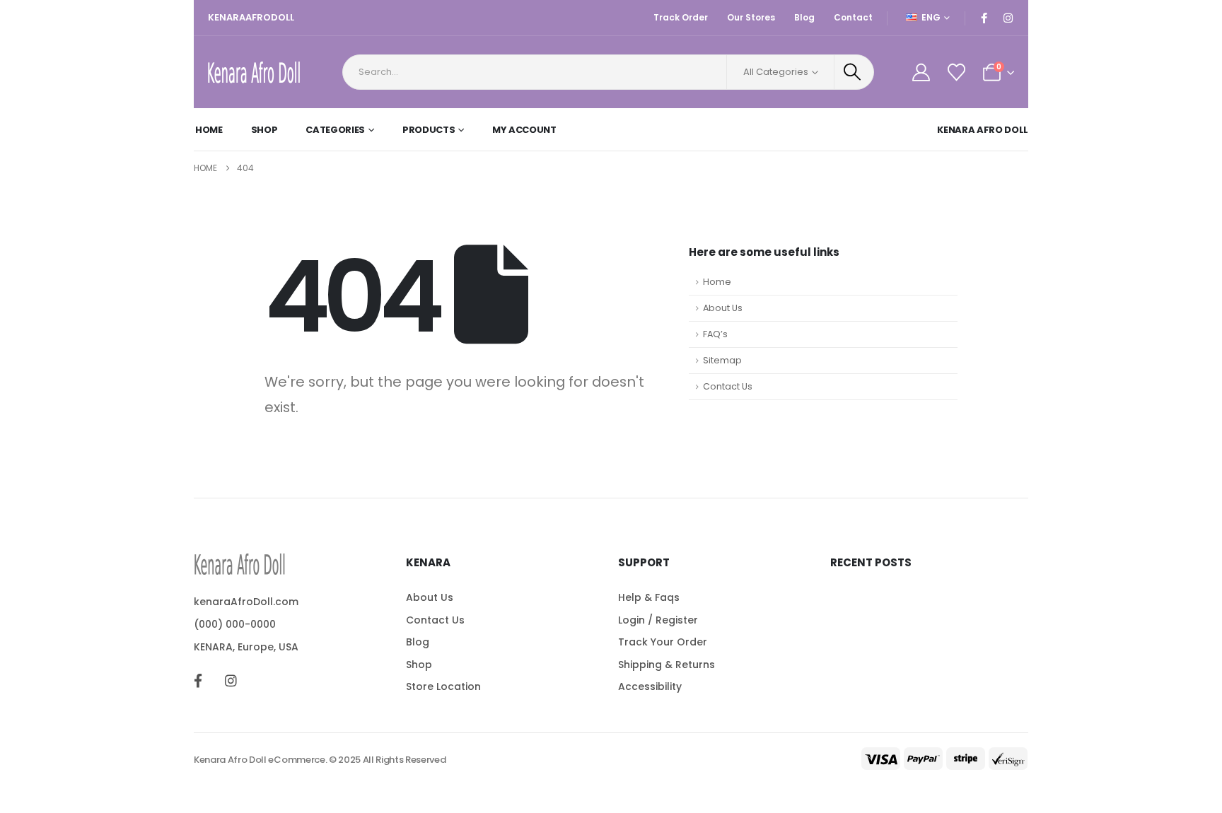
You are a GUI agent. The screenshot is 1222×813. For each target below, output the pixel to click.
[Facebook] (983, 17)
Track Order (680, 17)
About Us (723, 308)
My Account (524, 129)
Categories (335, 129)
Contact (853, 17)
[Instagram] (1007, 17)
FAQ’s (715, 334)
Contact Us (727, 386)
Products (428, 129)
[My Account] (920, 72)
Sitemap (722, 360)
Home (209, 129)
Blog (804, 17)
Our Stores (751, 17)
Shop (264, 129)
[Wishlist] (956, 72)
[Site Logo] (254, 72)
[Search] (854, 72)
